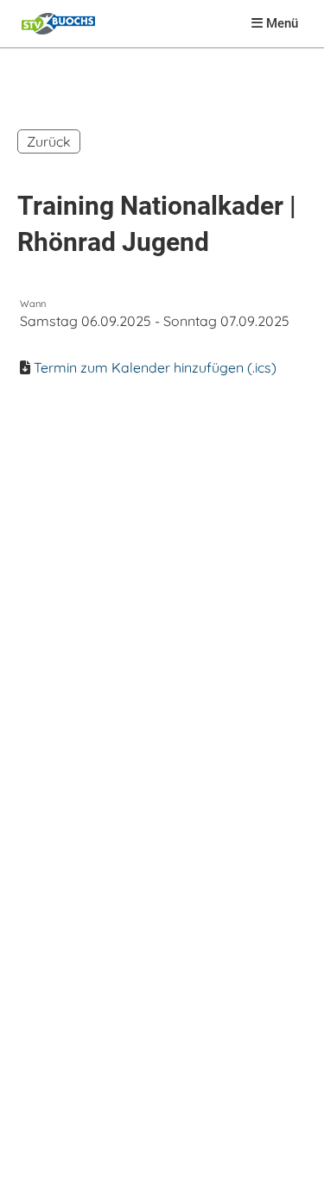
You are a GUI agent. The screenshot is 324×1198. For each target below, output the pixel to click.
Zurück (49, 141)
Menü (280, 23)
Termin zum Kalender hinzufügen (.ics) (155, 367)
